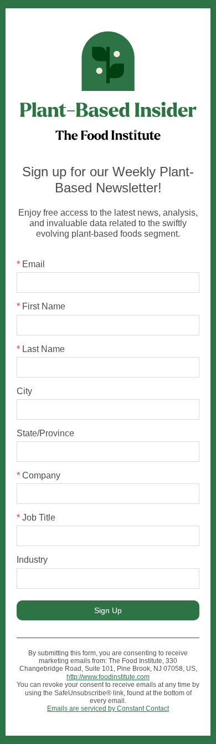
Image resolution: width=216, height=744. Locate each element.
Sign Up (108, 610)
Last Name (41, 349)
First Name (41, 306)
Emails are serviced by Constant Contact (108, 708)
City (24, 391)
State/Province (45, 433)
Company (38, 475)
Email (31, 264)
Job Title (36, 517)
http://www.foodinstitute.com (108, 677)
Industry (32, 559)
